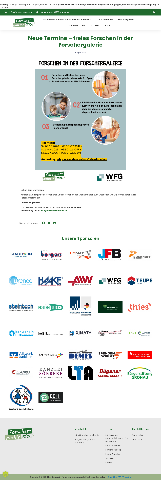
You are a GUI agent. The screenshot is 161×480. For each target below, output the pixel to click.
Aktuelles (95, 25)
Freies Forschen (77, 25)
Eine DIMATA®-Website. (119, 477)
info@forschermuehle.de (54, 210)
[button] (154, 12)
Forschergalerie (126, 19)
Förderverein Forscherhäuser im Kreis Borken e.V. (67, 19)
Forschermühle (105, 19)
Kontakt (109, 25)
